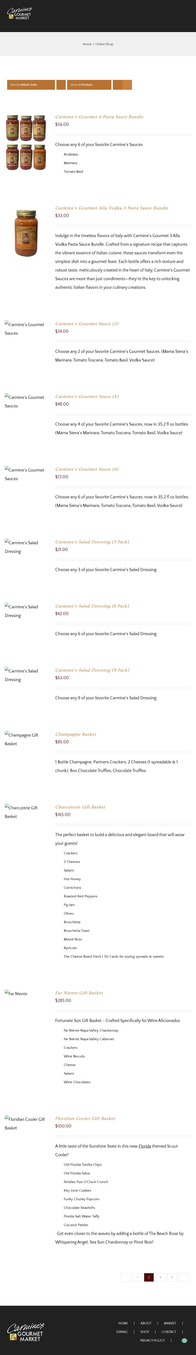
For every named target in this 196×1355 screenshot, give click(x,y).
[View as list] (127, 84)
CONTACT (169, 1332)
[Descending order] (61, 85)
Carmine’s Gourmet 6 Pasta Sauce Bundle (99, 116)
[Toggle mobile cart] (178, 21)
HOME (123, 1323)
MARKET (170, 1323)
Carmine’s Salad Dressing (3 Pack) (92, 541)
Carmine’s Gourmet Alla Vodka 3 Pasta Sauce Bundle (111, 208)
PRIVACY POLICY (152, 1341)
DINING (122, 1332)
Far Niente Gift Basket (79, 992)
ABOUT (146, 1323)
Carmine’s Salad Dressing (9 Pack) (92, 670)
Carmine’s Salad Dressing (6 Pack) (92, 606)
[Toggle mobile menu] (187, 21)
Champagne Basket (75, 734)
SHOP (144, 1332)
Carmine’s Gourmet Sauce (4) (87, 396)
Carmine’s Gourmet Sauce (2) (87, 323)
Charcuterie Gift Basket (80, 807)
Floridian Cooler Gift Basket (85, 1118)
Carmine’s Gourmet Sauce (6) (87, 469)
